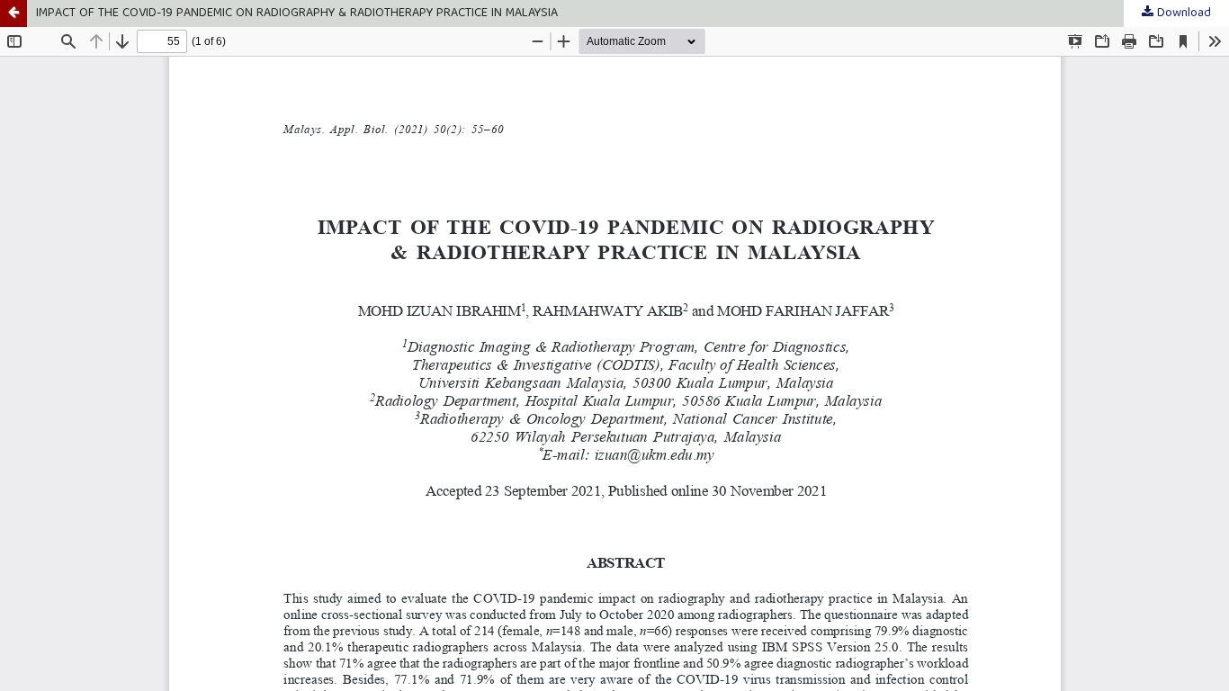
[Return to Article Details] (13, 13)
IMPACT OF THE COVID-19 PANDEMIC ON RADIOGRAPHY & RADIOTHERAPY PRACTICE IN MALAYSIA (297, 13)
